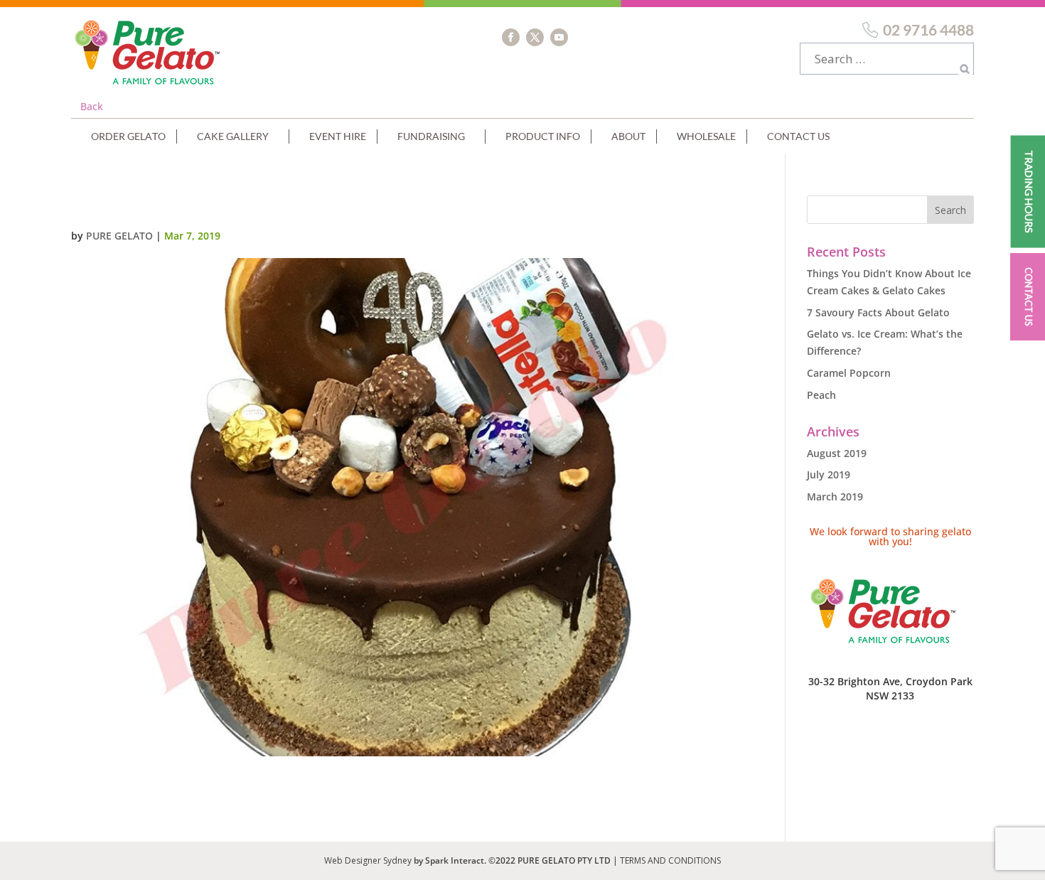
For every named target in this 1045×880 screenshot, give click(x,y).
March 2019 (835, 496)
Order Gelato (128, 136)
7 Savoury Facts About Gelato (878, 312)
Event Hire (337, 136)
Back (91, 106)
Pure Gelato (119, 235)
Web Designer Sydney (369, 860)
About (628, 136)
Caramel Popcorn (849, 373)
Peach (821, 395)
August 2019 (837, 453)
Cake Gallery (233, 136)
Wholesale (706, 136)
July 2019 (828, 474)
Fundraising (431, 136)
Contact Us (798, 136)
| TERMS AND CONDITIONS (667, 860)
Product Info (542, 136)
